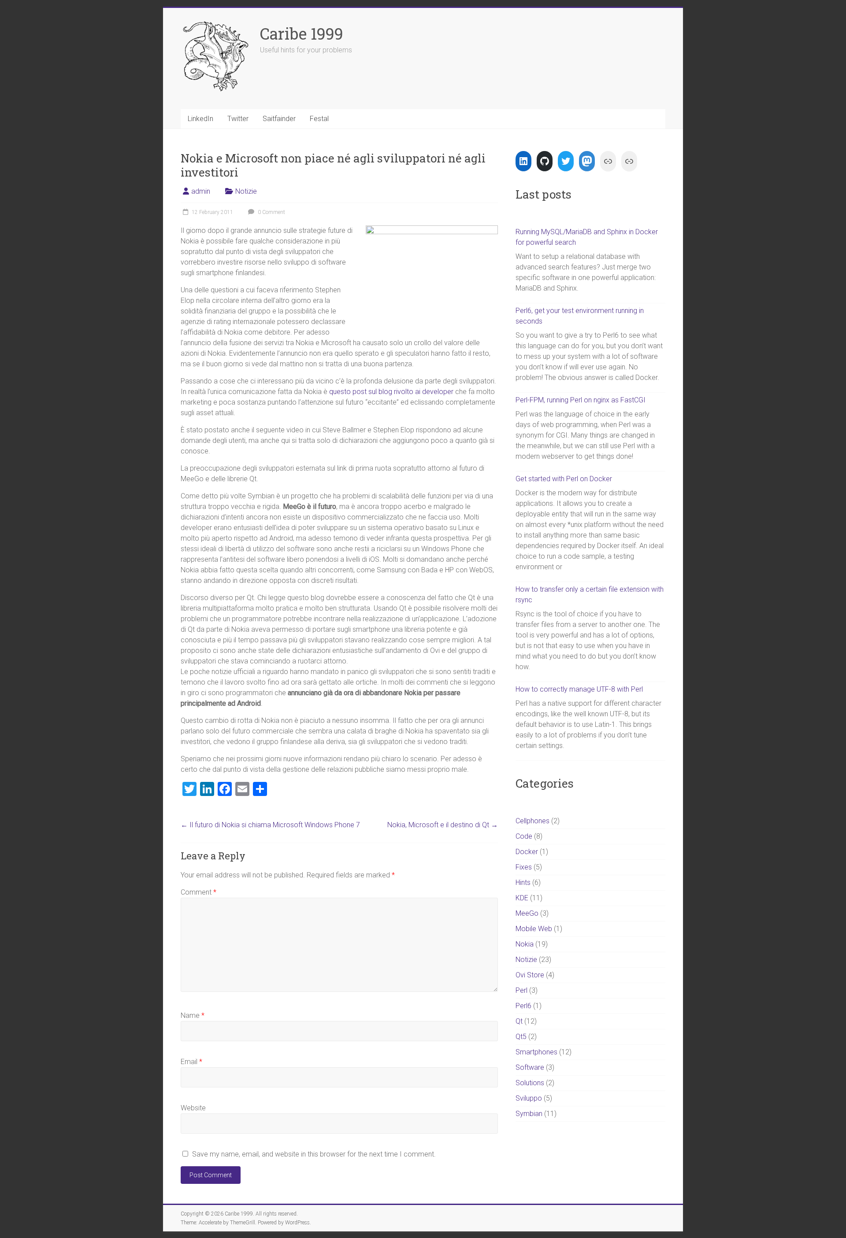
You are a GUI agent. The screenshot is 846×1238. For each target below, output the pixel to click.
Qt (519, 1021)
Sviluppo (529, 1098)
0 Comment (270, 212)
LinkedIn (200, 118)
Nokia (525, 944)
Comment (198, 892)
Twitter (238, 118)
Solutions (530, 1083)
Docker (527, 851)
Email (191, 1061)
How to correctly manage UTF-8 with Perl (579, 689)
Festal (319, 118)
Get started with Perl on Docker (564, 479)
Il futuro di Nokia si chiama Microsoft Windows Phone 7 (270, 825)
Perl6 (523, 1006)
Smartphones (536, 1052)
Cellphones (532, 821)
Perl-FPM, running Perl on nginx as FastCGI (581, 400)
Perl (521, 990)
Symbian (529, 1113)
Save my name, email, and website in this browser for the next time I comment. (314, 1154)
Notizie (246, 191)
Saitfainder (279, 118)
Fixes (524, 867)
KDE (522, 898)
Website (193, 1108)
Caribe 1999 (301, 33)
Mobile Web (534, 929)
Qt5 (521, 1036)
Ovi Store (530, 975)
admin (200, 191)
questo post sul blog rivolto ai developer (391, 391)
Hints (523, 882)
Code (524, 836)
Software (530, 1067)
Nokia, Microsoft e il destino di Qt (442, 825)
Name (192, 1015)
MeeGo (527, 913)
